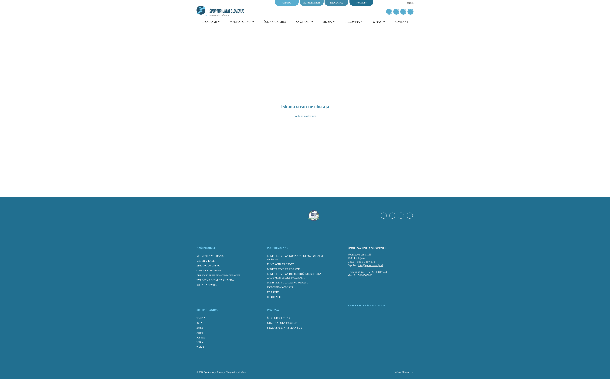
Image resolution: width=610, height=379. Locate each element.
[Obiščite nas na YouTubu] (403, 12)
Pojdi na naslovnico (305, 115)
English (410, 3)
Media (327, 21)
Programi (209, 21)
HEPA (200, 342)
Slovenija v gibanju (211, 256)
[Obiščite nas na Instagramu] (396, 12)
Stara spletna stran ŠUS (284, 327)
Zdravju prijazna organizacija (219, 275)
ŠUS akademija (275, 21)
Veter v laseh (207, 260)
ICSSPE (201, 337)
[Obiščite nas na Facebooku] (389, 12)
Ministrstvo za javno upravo (287, 282)
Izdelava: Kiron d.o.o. (403, 372)
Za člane (302, 21)
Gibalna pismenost (210, 270)
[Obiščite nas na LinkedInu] (410, 12)
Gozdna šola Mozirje (282, 323)
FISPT (200, 332)
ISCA (199, 323)
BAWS (200, 347)
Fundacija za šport (280, 264)
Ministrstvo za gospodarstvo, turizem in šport (295, 258)
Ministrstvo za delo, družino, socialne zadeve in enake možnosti (295, 276)
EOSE (200, 327)
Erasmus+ (274, 292)
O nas (377, 21)
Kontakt (401, 21)
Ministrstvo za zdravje (283, 269)
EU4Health (274, 297)
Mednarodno (240, 21)
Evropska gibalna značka (215, 280)
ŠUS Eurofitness (278, 318)
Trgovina (352, 21)
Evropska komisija (280, 287)
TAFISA (201, 318)
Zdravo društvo (208, 265)
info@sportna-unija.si (370, 265)
